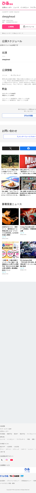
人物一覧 (2, 452)
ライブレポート (21, 439)
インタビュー (24, 7)
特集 (28, 439)
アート (2, 449)
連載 (33, 439)
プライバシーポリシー (13, 481)
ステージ (8, 449)
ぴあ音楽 (11, 12)
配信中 (16, 434)
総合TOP (2, 446)
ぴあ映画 (9, 446)
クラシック (16, 449)
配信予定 (22, 434)
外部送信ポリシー (26, 481)
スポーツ (23, 449)
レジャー (30, 449)
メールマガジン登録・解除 (7, 483)
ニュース (16, 7)
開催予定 (9, 434)
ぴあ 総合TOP (5, 12)
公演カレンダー (4, 431)
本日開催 (2, 434)
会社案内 (2, 481)
